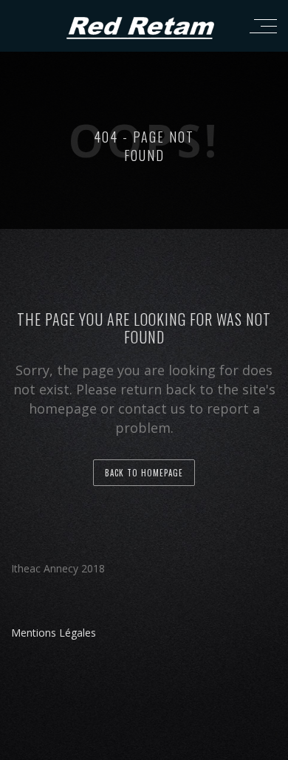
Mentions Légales (53, 633)
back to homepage (144, 473)
